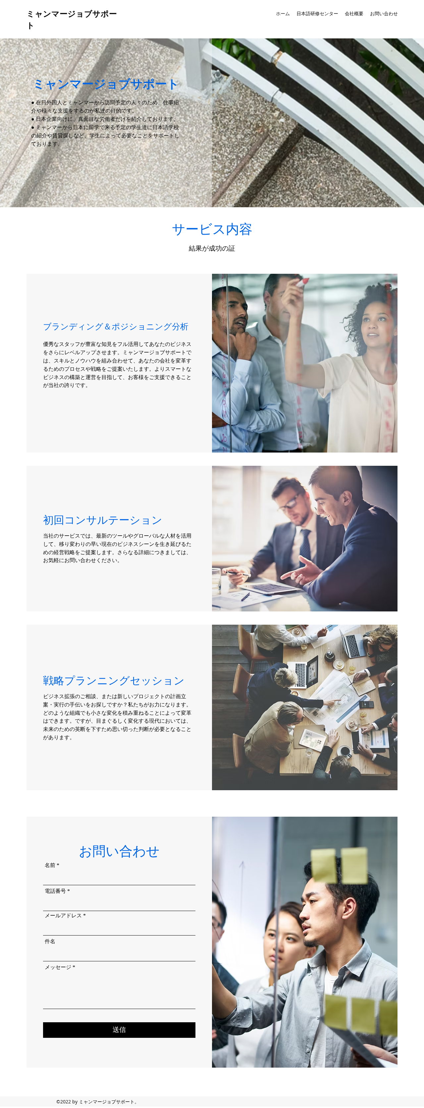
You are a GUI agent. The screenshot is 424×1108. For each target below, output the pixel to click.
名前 (50, 865)
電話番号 (55, 891)
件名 (50, 941)
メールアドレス (63, 915)
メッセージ (58, 967)
